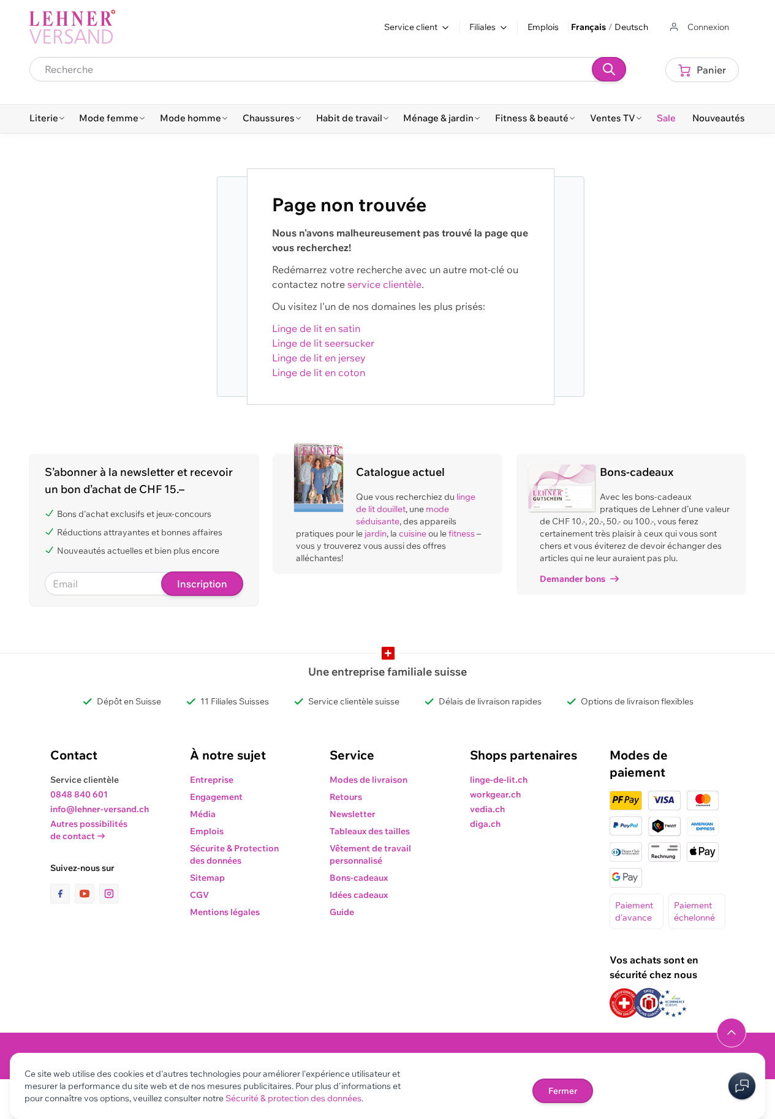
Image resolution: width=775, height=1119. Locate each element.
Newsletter (353, 813)
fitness (461, 533)
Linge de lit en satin (316, 328)
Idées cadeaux (359, 894)
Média (203, 813)
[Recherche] (609, 69)
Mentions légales (225, 911)
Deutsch (631, 26)
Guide (342, 911)
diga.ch (485, 823)
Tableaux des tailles (370, 831)
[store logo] (72, 27)
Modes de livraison (368, 779)
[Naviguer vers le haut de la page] (731, 1032)
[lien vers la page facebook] (62, 893)
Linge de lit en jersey (319, 358)
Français (588, 26)
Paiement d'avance (634, 911)
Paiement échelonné (694, 911)
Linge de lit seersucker (323, 343)
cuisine (412, 533)
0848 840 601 (79, 794)
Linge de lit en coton (318, 372)
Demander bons (572, 578)
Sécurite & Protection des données (234, 854)
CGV (199, 894)
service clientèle (384, 284)
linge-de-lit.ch (498, 779)
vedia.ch (487, 809)
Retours (346, 796)
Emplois (543, 26)
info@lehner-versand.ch (99, 809)
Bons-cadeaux (359, 877)
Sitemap (207, 877)
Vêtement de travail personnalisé (370, 854)
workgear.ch (495, 794)
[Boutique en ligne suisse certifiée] (624, 1003)
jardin (376, 533)
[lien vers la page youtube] (87, 893)
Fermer (562, 1090)
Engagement (216, 796)
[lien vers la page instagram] (109, 893)
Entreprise (211, 779)
